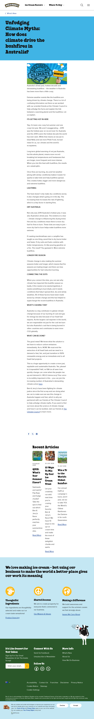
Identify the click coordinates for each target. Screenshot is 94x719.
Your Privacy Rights (28, 710)
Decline (62, 705)
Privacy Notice (77, 683)
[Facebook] (36, 668)
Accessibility (32, 683)
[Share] (28, 434)
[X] (48, 668)
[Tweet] (32, 434)
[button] (8, 682)
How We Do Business (70, 660)
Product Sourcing (12, 618)
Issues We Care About (71, 614)
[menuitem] (34, 5)
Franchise (54, 683)
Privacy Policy (31, 708)
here (40, 384)
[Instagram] (42, 668)
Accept (75, 705)
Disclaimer (64, 683)
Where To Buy (55, 5)
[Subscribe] (27, 666)
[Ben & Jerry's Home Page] (12, 5)
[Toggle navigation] (88, 5)
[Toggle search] (81, 5)
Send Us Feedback (41, 653)
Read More (36, 535)
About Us (66, 657)
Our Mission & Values (42, 614)
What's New (11, 13)
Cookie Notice (32, 686)
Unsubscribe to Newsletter (44, 657)
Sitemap (43, 686)
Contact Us (43, 683)
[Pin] (36, 434)
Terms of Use (21, 708)
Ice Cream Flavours (34, 5)
